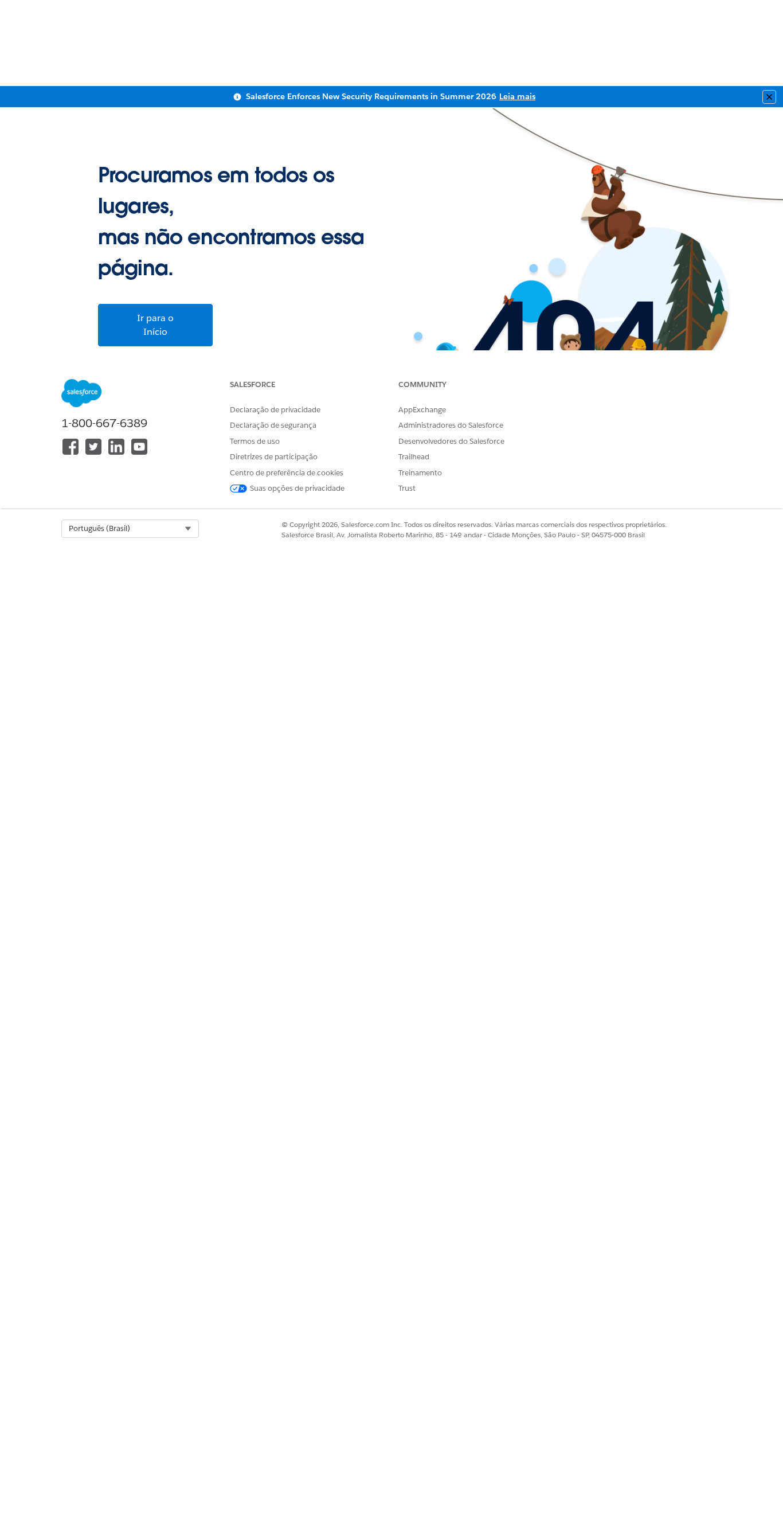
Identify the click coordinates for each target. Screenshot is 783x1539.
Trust (407, 488)
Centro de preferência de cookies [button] (286, 473)
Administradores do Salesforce (450, 425)
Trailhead (413, 457)
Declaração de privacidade (275, 410)
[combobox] (130, 528)
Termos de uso (255, 441)
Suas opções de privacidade (297, 488)
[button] (130, 528)
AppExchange (422, 410)
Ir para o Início (155, 325)
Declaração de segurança (273, 425)
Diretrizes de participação (274, 457)
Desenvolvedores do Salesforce (451, 441)
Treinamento (420, 473)
